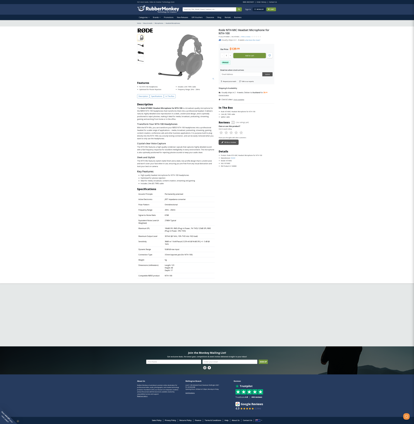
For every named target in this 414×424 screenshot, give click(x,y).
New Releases (182, 17)
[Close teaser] (18, 421)
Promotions (168, 17)
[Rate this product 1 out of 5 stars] (221, 132)
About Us (236, 420)
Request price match (229, 81)
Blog (219, 17)
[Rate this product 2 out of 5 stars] (226, 132)
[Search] (239, 9)
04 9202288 (191, 387)
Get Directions (190, 393)
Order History (261, 2)
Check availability (238, 100)
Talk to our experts (248, 81)
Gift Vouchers (197, 17)
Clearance (210, 17)
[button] (8, 415)
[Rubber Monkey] (158, 12)
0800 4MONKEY (248, 2)
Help (226, 420)
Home (139, 23)
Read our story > (142, 396)
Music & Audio (147, 23)
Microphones (159, 23)
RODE (233, 158)
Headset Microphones (173, 23)
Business (238, 17)
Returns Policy (186, 420)
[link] (204, 367)
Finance (198, 420)
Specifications (156, 96)
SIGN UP (263, 362)
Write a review (245, 37)
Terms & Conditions (213, 420)
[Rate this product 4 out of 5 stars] (236, 132)
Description (143, 96)
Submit (267, 74)
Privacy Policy (170, 420)
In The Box (169, 96)
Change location (224, 95)
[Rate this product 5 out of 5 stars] (241, 132)
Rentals (228, 17)
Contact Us (273, 2)
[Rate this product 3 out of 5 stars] (231, 132)
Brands (156, 17)
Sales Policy (157, 420)
